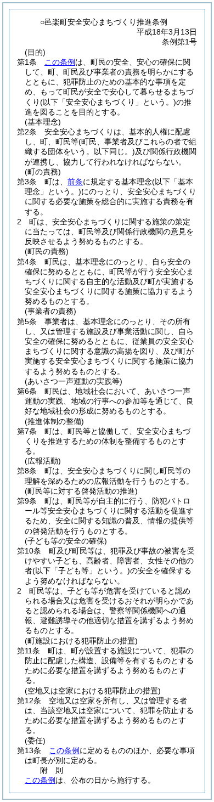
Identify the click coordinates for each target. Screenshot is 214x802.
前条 (75, 181)
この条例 (59, 62)
